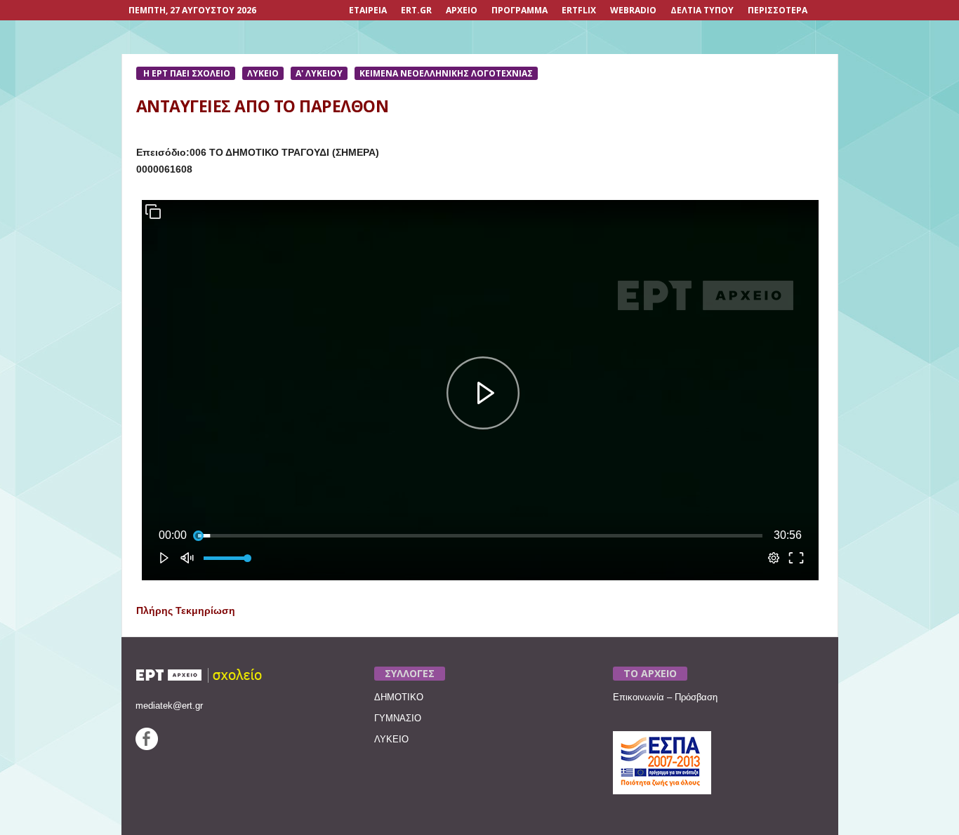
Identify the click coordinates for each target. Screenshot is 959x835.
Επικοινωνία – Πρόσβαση (665, 697)
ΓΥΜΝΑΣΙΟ (397, 718)
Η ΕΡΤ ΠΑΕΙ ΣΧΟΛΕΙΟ (185, 73)
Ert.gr (416, 10)
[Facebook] (146, 747)
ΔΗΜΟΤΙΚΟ (398, 697)
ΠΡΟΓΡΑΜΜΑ (519, 10)
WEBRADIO (633, 10)
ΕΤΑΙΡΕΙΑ (368, 10)
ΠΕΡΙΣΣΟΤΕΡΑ (777, 10)
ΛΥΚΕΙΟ (263, 73)
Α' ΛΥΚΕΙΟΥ (319, 73)
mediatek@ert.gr (169, 705)
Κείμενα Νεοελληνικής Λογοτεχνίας (446, 73)
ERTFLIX (579, 10)
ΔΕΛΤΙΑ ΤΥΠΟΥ (702, 10)
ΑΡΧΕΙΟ (461, 10)
